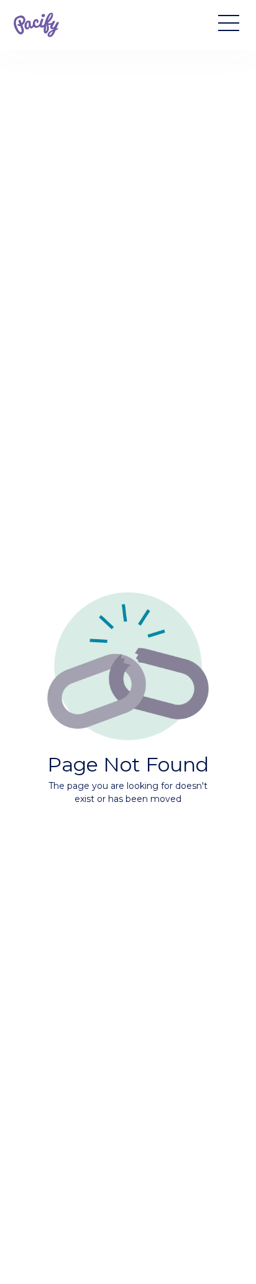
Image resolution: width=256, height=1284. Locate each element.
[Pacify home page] (36, 25)
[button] (223, 25)
